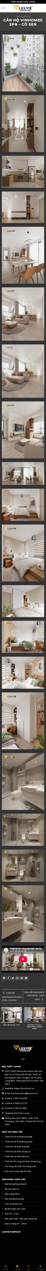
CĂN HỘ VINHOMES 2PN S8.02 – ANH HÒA (34, 996)
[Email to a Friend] (17, 978)
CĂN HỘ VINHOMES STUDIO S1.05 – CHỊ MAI (12, 997)
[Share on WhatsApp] (4, 978)
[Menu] (3, 8)
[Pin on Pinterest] (22, 978)
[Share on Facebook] (9, 978)
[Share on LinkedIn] (26, 978)
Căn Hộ (19, 16)
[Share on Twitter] (13, 978)
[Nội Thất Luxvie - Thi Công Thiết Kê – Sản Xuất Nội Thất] (23, 8)
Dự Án (27, 16)
